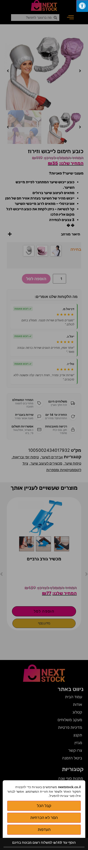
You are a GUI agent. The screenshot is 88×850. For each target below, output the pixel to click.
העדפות (44, 829)
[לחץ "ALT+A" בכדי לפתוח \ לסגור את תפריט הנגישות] (82, 6)
